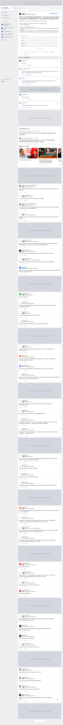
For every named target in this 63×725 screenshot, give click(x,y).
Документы (31, 138)
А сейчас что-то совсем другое (32, 259)
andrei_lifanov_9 (24, 131)
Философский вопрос (30, 678)
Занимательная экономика (31, 241)
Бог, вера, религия (29, 186)
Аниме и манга (28, 347)
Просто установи (31, 131)
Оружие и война (29, 294)
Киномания (27, 313)
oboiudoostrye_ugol (24, 138)
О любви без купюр (29, 508)
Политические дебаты (30, 14)
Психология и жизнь (29, 573)
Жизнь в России (28, 196)
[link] (28, 157)
